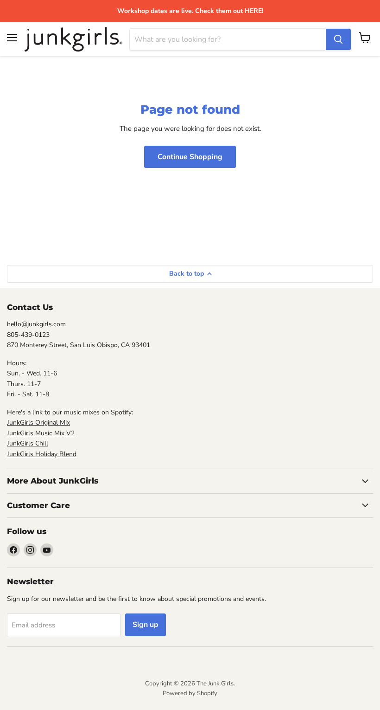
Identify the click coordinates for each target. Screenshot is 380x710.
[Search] (338, 39)
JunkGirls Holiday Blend (41, 454)
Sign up (145, 625)
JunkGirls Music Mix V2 (41, 433)
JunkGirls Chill (27, 443)
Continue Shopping (190, 157)
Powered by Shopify (190, 693)
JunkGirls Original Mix (38, 422)
